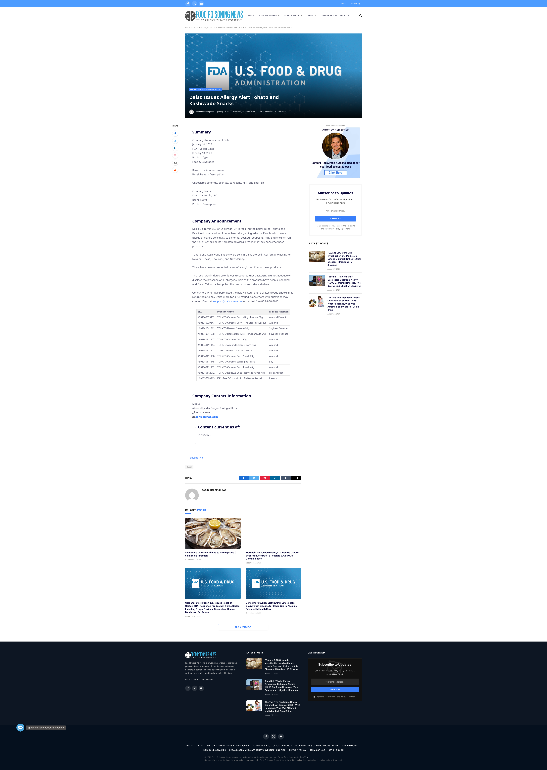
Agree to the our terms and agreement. (336, 697)
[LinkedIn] (175, 148)
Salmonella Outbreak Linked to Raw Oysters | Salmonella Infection (210, 554)
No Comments (267, 112)
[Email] (175, 162)
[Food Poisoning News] (214, 15)
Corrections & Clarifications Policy (316, 746)
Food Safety (291, 15)
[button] (20, 728)
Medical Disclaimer (214, 750)
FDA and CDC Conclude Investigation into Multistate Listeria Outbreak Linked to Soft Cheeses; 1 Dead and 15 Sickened (344, 258)
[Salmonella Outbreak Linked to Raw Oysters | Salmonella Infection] (213, 533)
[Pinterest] (175, 155)
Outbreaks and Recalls (335, 15)
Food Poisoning (268, 15)
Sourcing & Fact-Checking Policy (272, 746)
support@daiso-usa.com (228, 301)
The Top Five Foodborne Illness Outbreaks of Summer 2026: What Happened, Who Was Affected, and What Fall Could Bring (343, 303)
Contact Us (355, 4)
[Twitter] (175, 141)
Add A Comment (243, 627)
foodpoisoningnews (206, 112)
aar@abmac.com (206, 416)
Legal (310, 15)
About (343, 4)
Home (251, 15)
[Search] (360, 15)
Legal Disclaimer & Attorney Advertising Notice (257, 750)
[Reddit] (175, 170)
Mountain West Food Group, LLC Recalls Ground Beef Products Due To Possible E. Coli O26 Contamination (272, 555)
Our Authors (349, 746)
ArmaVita (304, 757)
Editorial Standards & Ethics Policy (228, 746)
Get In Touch (336, 750)
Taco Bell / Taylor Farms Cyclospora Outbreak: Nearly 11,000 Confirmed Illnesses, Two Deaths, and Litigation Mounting (344, 281)
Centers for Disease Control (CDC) (205, 89)
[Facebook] (175, 133)
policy (343, 697)
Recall (189, 467)
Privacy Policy (334, 229)
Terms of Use (317, 750)
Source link (196, 457)
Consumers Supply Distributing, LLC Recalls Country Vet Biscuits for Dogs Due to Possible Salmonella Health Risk (271, 605)
